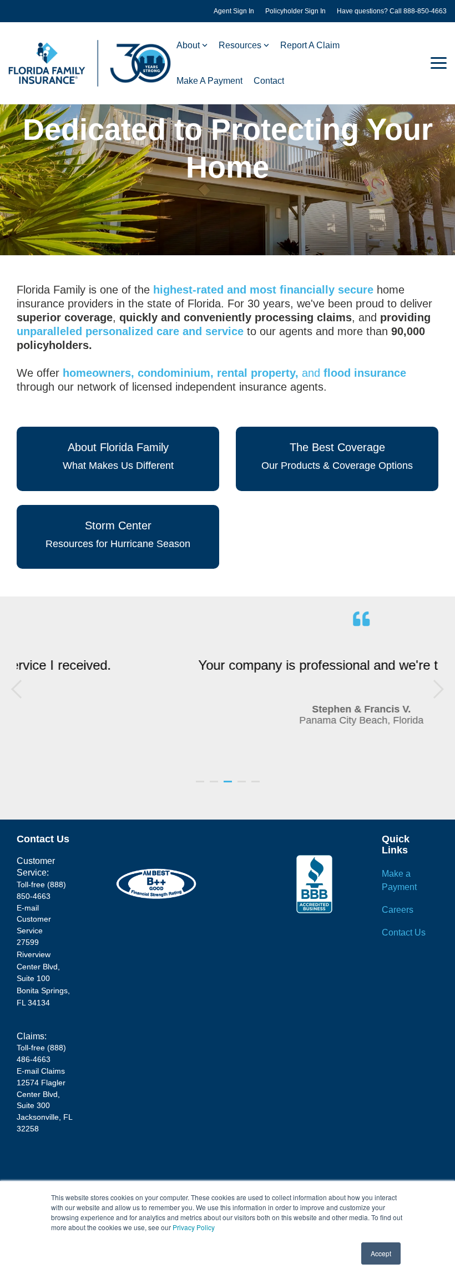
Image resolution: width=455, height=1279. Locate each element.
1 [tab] (201, 786)
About (188, 45)
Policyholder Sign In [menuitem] (295, 11)
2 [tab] (215, 786)
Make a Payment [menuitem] (399, 880)
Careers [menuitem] (397, 909)
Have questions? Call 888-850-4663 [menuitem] (392, 11)
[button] (439, 62)
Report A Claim (310, 45)
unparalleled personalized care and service (130, 331)
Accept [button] (381, 1253)
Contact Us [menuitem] (404, 932)
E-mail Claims (41, 1070)
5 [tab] (256, 786)
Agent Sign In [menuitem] (234, 11)
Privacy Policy (194, 1227)
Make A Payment (209, 80)
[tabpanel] (227, 687)
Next (434, 689)
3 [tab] (229, 786)
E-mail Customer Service (34, 919)
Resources (240, 45)
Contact (269, 80)
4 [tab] (243, 786)
